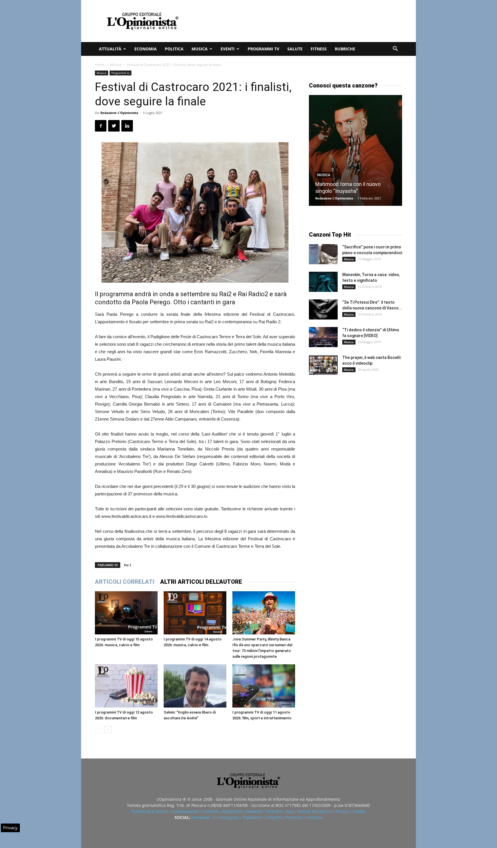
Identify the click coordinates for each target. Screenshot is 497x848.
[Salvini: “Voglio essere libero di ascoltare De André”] (195, 686)
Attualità (110, 49)
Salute (295, 49)
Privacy (342, 811)
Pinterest (294, 817)
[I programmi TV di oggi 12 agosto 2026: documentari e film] (126, 686)
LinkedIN (273, 817)
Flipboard (251, 817)
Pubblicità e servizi (150, 811)
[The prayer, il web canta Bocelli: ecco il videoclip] (323, 365)
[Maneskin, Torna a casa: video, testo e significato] (323, 282)
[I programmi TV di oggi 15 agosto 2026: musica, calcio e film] (126, 612)
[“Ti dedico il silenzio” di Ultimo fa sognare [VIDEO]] (323, 337)
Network (254, 811)
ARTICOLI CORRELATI (124, 581)
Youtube (314, 817)
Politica (174, 49)
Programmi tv (263, 49)
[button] (395, 49)
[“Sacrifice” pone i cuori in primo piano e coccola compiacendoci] (323, 254)
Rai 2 (127, 565)
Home (100, 64)
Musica (200, 49)
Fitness (319, 49)
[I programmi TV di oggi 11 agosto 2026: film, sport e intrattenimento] (263, 686)
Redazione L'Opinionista (119, 113)
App (290, 811)
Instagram (229, 817)
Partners (274, 811)
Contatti (210, 811)
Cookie (359, 811)
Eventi (228, 49)
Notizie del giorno (314, 811)
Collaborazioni (185, 811)
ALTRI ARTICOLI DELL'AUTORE (201, 581)
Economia (145, 49)
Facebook (200, 817)
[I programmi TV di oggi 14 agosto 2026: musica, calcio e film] (195, 612)
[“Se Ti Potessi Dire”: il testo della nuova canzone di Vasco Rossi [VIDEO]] (323, 309)
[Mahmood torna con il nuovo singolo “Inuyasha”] (355, 150)
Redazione (232, 811)
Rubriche (345, 49)
